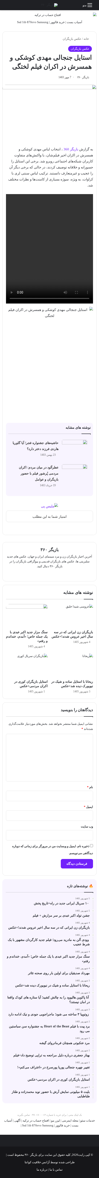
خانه (87, 38)
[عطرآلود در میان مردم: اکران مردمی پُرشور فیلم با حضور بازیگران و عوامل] (74, 473)
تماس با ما (56, 1169)
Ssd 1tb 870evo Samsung (32, 22)
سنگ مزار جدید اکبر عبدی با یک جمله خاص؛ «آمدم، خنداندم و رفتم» (27, 636)
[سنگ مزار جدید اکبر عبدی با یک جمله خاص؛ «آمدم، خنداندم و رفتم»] (27, 616)
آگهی (17, 1120)
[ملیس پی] (49, 506)
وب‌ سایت (87, 826)
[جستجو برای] (5, 7)
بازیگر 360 (71, 149)
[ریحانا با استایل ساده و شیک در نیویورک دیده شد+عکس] (72, 665)
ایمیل (88, 807)
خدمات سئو (87, 1120)
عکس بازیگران (72, 38)
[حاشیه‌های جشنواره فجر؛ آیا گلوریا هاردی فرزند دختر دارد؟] (74, 448)
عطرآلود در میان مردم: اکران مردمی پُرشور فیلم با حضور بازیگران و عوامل (38, 473)
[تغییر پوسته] (14, 7)
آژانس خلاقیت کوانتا (37, 1162)
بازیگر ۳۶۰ (83, 77)
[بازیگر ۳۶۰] (49, 5)
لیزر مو (55, 1120)
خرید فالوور (57, 22)
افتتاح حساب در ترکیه (36, 1120)
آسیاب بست (74, 22)
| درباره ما (43, 1169)
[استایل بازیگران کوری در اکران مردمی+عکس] (27, 665)
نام (90, 787)
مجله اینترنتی (70, 1120)
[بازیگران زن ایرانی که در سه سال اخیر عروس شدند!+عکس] (72, 616)
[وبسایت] (49, 574)
